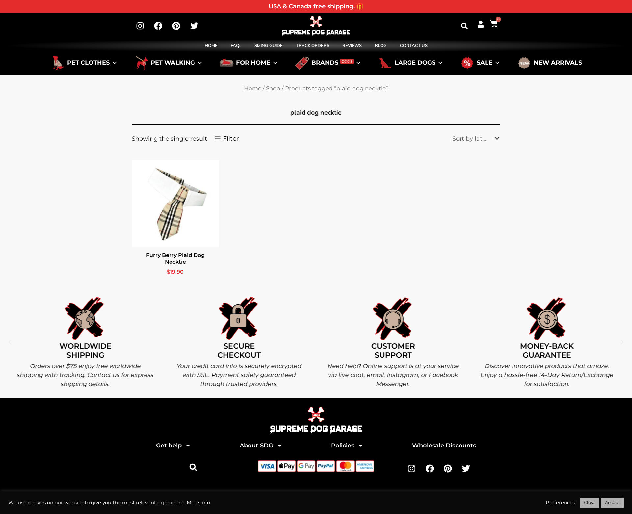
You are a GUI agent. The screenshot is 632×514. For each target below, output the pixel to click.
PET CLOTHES (88, 63)
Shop (273, 88)
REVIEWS (352, 46)
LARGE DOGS (415, 63)
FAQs (236, 46)
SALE (484, 63)
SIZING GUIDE (268, 46)
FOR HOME (253, 63)
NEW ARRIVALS (558, 63)
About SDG (256, 445)
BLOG (381, 46)
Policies (342, 445)
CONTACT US (414, 46)
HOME (211, 46)
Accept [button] (612, 502)
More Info (198, 503)
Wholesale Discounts (444, 445)
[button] (464, 26)
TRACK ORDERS (312, 46)
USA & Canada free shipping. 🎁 (316, 6)
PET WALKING (173, 63)
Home (252, 88)
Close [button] (589, 502)
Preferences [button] (560, 503)
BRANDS (331, 63)
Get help (169, 445)
